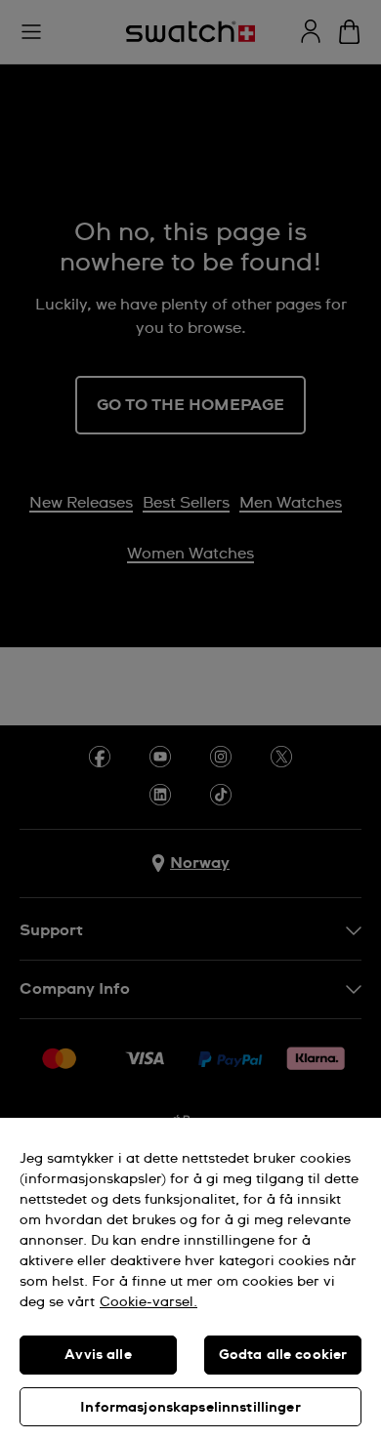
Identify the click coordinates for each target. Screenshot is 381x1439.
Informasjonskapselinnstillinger (190, 1408)
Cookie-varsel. (148, 1302)
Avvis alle (97, 1355)
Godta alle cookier (283, 1355)
